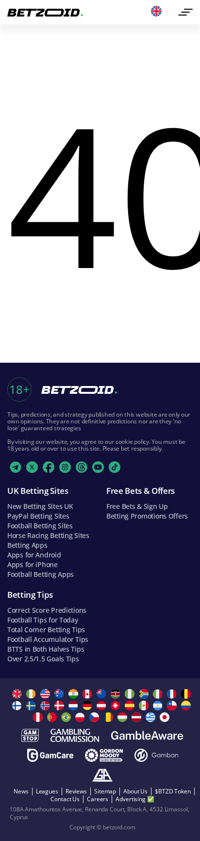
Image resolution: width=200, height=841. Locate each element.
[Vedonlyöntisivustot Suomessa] (18, 705)
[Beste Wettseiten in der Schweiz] (117, 705)
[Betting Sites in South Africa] (145, 694)
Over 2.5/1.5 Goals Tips (43, 658)
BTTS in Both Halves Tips (45, 649)
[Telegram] (15, 467)
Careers (97, 799)
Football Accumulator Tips (47, 639)
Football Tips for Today (42, 619)
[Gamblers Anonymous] (102, 775)
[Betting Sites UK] (18, 694)
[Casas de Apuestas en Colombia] (187, 705)
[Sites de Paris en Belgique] (187, 694)
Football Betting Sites (40, 525)
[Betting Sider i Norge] (46, 705)
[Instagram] (65, 467)
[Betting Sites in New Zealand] (103, 694)
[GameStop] (30, 735)
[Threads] (81, 467)
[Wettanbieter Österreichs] (103, 705)
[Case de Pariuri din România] (109, 717)
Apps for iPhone (32, 564)
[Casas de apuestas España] (131, 705)
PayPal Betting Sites (38, 516)
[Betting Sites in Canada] (89, 694)
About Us (135, 791)
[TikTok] (114, 467)
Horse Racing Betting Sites (48, 535)
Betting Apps (27, 545)
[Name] (185, 12)
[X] (32, 467)
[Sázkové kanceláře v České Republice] (95, 717)
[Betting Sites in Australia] (60, 694)
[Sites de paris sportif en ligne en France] (173, 694)
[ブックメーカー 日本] (166, 717)
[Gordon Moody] (104, 755)
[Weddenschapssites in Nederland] (74, 705)
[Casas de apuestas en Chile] (173, 705)
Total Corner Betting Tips (46, 629)
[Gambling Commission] (74, 735)
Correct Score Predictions (46, 610)
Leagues (47, 791)
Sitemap (105, 791)
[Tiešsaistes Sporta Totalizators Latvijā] (138, 717)
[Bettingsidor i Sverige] (32, 705)
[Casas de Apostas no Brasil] (67, 717)
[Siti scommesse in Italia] (159, 694)
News (21, 791)
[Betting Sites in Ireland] (32, 694)
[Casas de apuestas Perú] (39, 717)
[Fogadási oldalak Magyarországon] (123, 717)
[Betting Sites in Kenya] (117, 694)
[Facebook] (48, 467)
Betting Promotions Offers (147, 516)
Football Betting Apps (40, 574)
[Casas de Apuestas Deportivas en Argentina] (159, 705)
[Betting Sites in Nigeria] (131, 694)
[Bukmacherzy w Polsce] (81, 717)
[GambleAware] (147, 735)
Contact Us (65, 799)
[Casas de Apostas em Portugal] (53, 717)
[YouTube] (98, 467)
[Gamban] (156, 755)
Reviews (76, 791)
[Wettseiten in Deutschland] (89, 705)
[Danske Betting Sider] (60, 705)
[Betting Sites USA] (46, 694)
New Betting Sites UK (40, 506)
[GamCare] (50, 755)
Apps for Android (34, 554)
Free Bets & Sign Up (137, 506)
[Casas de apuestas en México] (145, 705)
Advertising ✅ (135, 799)
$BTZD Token (173, 791)
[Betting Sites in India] (74, 694)
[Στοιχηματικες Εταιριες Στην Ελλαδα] (152, 717)
